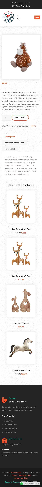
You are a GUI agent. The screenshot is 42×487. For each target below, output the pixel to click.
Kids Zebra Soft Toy (21, 229)
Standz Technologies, (21, 475)
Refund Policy (10, 428)
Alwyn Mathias (21, 478)
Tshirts (33, 126)
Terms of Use (10, 432)
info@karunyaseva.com (19, 3)
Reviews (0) (10, 149)
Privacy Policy (10, 424)
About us (8, 421)
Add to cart (20, 118)
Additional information (14, 143)
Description (10, 137)
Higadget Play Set (21, 323)
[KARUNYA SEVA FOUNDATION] (8, 17)
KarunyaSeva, (15, 472)
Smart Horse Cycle (21, 370)
